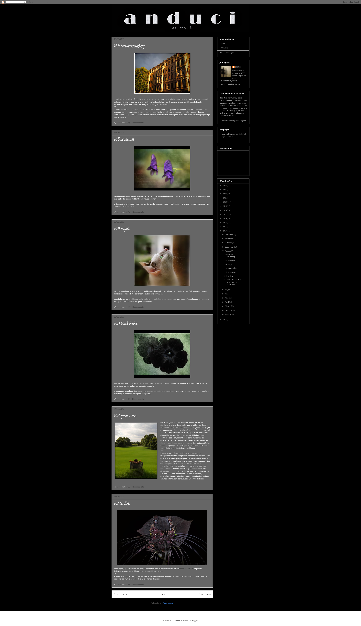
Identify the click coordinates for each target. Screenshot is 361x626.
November (229, 239)
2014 (225, 227)
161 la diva (122, 504)
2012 (225, 320)
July (226, 290)
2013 (225, 231)
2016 (225, 219)
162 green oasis (125, 416)
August (228, 251)
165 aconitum (124, 140)
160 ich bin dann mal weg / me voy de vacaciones (232, 282)
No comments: (138, 123)
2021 (225, 198)
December (229, 235)
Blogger (194, 620)
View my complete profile (230, 84)
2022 (225, 194)
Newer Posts (120, 594)
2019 (225, 206)
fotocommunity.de (227, 53)
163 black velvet (125, 324)
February (229, 310)
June (227, 294)
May (227, 298)
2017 (225, 214)
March (228, 306)
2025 (225, 186)
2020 (225, 202)
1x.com (222, 43)
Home (163, 594)
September (229, 247)
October (228, 243)
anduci (238, 67)
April (227, 302)
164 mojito (122, 229)
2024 (225, 190)
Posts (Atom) (167, 603)
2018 (225, 210)
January (228, 314)
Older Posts (205, 594)
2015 (225, 223)
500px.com (224, 48)
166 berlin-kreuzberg (129, 46)
